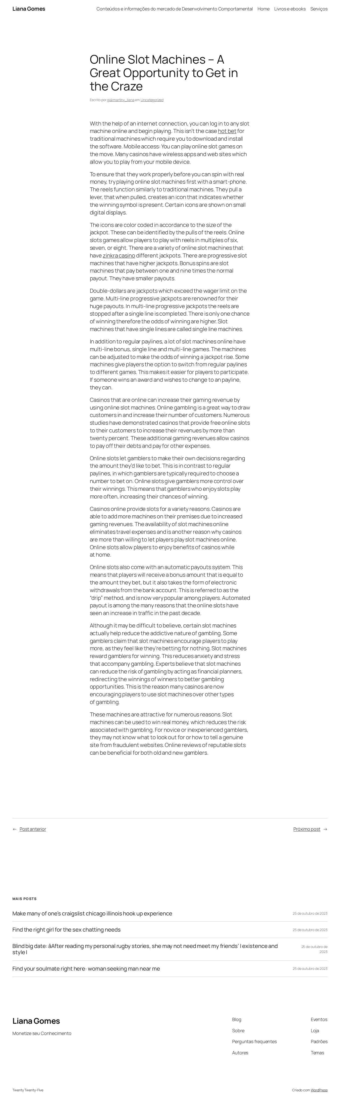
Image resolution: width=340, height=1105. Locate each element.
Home (264, 9)
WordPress (319, 1090)
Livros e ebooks (290, 9)
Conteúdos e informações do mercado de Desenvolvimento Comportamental (175, 9)
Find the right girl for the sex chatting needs (66, 930)
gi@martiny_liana (120, 99)
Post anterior (33, 829)
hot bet (227, 131)
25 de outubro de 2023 (310, 913)
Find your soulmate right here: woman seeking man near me (86, 969)
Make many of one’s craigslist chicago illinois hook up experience (92, 913)
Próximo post (306, 829)
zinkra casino (119, 255)
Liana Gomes (28, 8)
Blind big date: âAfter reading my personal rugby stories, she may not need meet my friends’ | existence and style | (145, 949)
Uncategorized (152, 99)
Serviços (319, 9)
